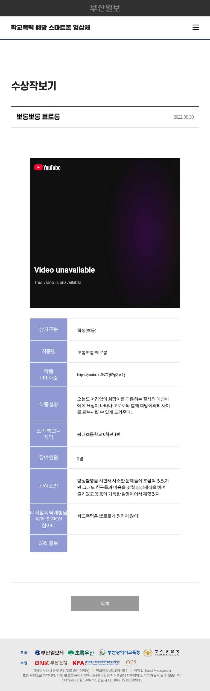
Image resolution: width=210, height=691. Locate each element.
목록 (105, 603)
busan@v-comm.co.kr (158, 670)
